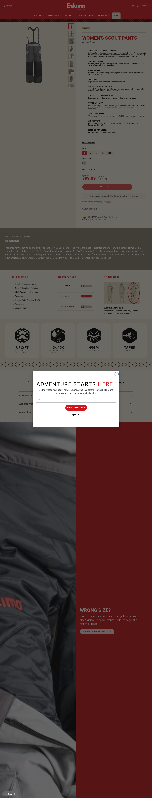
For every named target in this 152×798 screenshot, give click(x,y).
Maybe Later (76, 414)
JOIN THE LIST (76, 407)
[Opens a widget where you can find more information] (10, 794)
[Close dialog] (117, 374)
